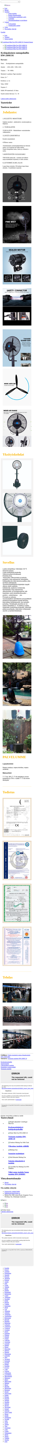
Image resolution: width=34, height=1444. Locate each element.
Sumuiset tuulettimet (16, 1154)
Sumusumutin (5, 1063)
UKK (6, 27)
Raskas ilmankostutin (14, 15)
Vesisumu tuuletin (6, 1069)
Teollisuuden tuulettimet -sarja (17, 17)
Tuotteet (7, 12)
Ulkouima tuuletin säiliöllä (18, 1146)
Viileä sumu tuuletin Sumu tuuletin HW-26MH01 (18, 1173)
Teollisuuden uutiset (14, 25)
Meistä (6, 10)
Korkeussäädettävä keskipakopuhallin (15, 1128)
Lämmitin (11, 18)
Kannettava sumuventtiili (8, 1067)
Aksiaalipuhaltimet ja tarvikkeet (17, 20)
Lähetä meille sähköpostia (8, 99)
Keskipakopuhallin (6, 1062)
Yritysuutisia (12, 24)
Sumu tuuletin (12, 13)
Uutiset (7, 22)
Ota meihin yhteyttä (10, 29)
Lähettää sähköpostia (7, 1211)
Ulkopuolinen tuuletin (7, 1065)
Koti (6, 8)
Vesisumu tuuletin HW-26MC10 (17, 1058)
